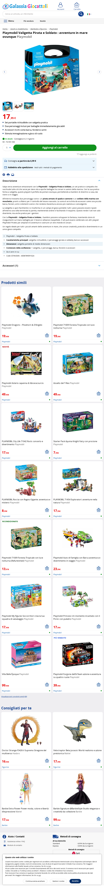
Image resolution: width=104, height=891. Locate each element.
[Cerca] (81, 13)
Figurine (5, 767)
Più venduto (29, 21)
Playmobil (53, 29)
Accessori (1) (10, 265)
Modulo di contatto (14, 845)
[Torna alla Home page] (25, 7)
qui (40, 875)
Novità (43, 21)
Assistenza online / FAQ (16, 841)
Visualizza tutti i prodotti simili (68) (14, 696)
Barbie (4, 825)
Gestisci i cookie (58, 881)
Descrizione (10, 180)
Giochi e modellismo (19, 29)
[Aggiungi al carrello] (47, 335)
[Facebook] (5, 174)
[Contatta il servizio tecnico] (13, 174)
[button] (50, 161)
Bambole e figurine (38, 29)
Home (5, 29)
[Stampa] (9, 174)
